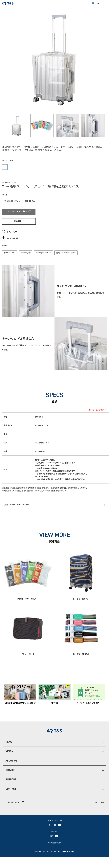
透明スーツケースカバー (66, 252)
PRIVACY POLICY (54, 843)
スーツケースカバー (43, 252)
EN (102, 802)
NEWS (9, 742)
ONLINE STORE (14, 802)
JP (96, 802)
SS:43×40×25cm (12, 201)
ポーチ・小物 (25, 252)
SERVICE (10, 770)
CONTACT (11, 789)
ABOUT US (11, 760)
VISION (9, 751)
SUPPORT (11, 779)
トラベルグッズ (9, 252)
